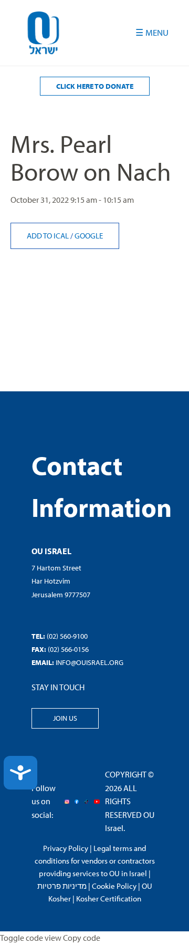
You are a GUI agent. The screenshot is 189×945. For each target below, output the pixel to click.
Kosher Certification (108, 899)
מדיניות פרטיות (62, 886)
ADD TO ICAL (48, 236)
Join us (65, 718)
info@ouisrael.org (89, 662)
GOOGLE (89, 236)
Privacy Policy (65, 848)
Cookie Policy (114, 886)
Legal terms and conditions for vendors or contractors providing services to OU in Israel (95, 860)
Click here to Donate (94, 86)
